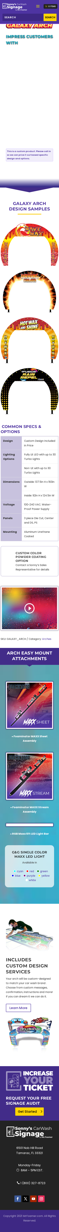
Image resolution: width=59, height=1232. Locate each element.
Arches (46, 639)
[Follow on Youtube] (33, 1198)
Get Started (27, 1111)
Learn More (18, 1008)
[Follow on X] (25, 1198)
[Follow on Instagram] (41, 1198)
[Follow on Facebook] (17, 1198)
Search (50, 17)
